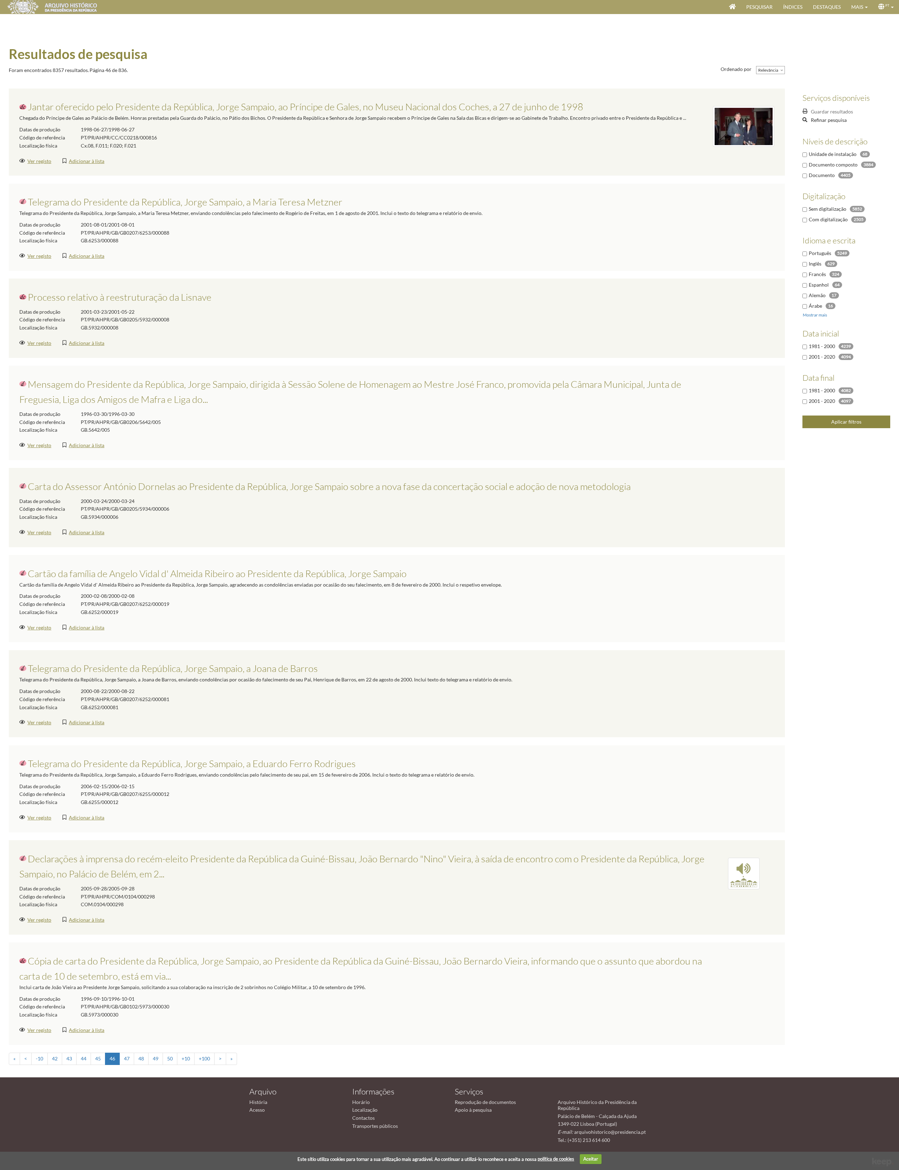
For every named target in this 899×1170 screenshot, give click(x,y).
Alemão (817, 295)
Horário (361, 1102)
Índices (792, 7)
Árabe (815, 306)
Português (820, 253)
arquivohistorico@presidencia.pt (610, 1132)
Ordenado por (736, 69)
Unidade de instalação (833, 154)
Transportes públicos (375, 1126)
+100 (204, 1058)
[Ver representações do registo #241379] (744, 873)
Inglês (815, 264)
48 (141, 1058)
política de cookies (556, 1159)
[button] (859, 7)
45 (98, 1058)
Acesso (257, 1110)
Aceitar (590, 1159)
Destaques (827, 7)
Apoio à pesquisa (473, 1110)
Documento (822, 175)
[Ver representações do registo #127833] (743, 126)
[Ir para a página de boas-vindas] (732, 7)
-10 (39, 1058)
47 (127, 1058)
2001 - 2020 (822, 357)
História (258, 1102)
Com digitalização (828, 219)
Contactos (363, 1118)
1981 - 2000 (822, 346)
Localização (365, 1110)
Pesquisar (759, 7)
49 (155, 1058)
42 (55, 1058)
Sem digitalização (827, 209)
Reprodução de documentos (485, 1102)
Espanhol (819, 285)
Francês (817, 274)
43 (69, 1058)
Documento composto (833, 165)
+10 (186, 1058)
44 (83, 1058)
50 (170, 1058)
